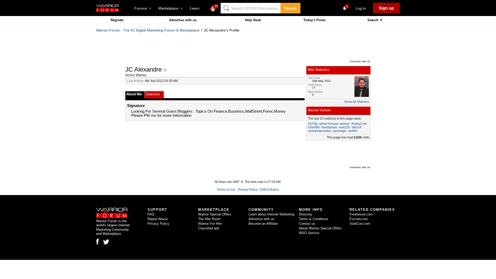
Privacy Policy (248, 189)
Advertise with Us (360, 61)
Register (117, 20)
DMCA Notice (269, 189)
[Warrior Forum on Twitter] (106, 242)
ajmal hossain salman (334, 124)
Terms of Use (226, 189)
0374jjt (312, 124)
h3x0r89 (314, 127)
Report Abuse (158, 219)
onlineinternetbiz (319, 131)
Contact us (307, 224)
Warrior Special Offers (214, 214)
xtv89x (352, 131)
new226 (344, 127)
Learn (196, 8)
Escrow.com (359, 219)
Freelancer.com (361, 214)
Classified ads (208, 228)
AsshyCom (359, 124)
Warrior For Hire (210, 224)
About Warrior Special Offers (320, 228)
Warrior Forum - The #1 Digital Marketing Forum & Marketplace (148, 30)
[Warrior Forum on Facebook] (97, 241)
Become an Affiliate (263, 224)
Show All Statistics (356, 102)
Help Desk (253, 20)
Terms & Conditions (313, 219)
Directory (305, 214)
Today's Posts (314, 20)
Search (290, 8)
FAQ (151, 214)
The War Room (209, 219)
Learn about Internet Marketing (271, 214)
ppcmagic (340, 131)
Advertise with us (183, 20)
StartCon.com (360, 224)
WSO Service (309, 233)
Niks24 (356, 127)
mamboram (329, 127)
